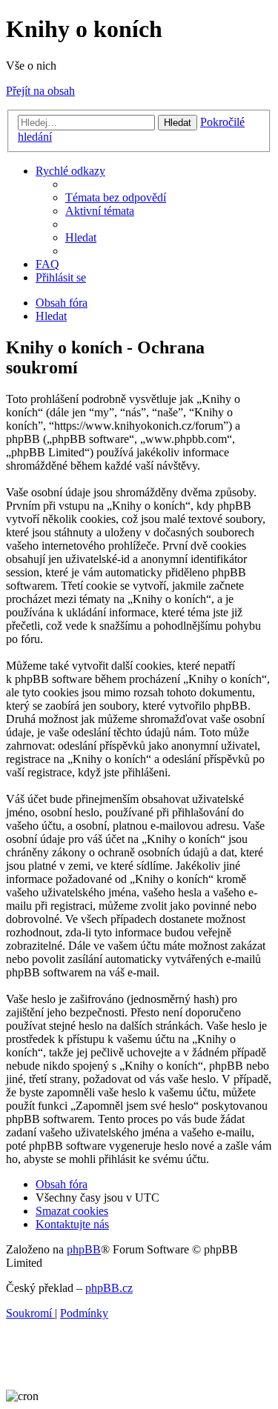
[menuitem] (115, 197)
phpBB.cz (109, 1288)
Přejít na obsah (40, 90)
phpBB (84, 1249)
